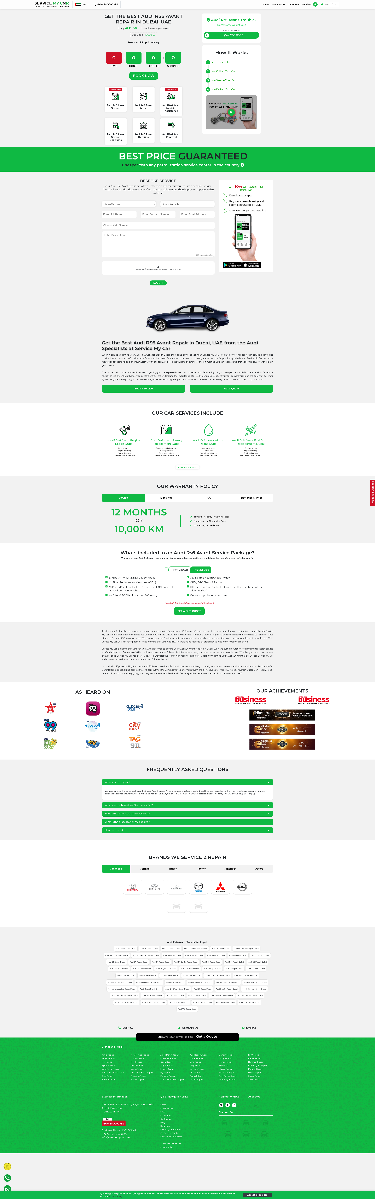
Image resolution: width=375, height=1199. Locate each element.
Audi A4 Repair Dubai (220, 949)
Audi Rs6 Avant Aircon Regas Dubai (208, 442)
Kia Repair (224, 1065)
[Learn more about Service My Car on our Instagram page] (234, 1105)
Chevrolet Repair (168, 1058)
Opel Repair (107, 1076)
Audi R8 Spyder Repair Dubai (185, 962)
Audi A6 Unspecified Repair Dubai (121, 989)
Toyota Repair (196, 1079)
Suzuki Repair (137, 1079)
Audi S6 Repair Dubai (256, 969)
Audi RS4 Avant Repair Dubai (254, 989)
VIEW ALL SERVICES (187, 467)
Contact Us (165, 1115)
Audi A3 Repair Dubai (171, 949)
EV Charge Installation (170, 1129)
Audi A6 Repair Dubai (172, 955)
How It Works (278, 4)
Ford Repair (136, 1062)
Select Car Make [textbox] (112, 204)
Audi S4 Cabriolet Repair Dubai (250, 996)
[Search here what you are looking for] (315, 4)
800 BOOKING (113, 1123)
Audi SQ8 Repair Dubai (225, 1002)
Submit (158, 282)
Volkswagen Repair (228, 1079)
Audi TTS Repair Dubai (187, 1009)
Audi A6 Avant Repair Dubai (255, 982)
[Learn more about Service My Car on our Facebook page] (227, 1105)
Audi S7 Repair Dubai (125, 975)
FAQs (162, 1112)
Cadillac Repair (138, 1058)
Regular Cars (201, 569)
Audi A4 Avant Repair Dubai (245, 975)
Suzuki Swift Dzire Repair (172, 1079)
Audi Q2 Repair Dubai (238, 955)
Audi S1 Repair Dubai (175, 996)
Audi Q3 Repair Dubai (260, 955)
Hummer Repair (256, 1062)
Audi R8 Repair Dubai (160, 962)
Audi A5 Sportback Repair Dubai (146, 955)
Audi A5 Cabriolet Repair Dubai (246, 949)
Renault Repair (197, 1076)
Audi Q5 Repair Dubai (116, 962)
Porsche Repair (167, 1076)
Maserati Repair (197, 1069)
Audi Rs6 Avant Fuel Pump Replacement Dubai (251, 442)
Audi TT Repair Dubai (169, 975)
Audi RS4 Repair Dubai (234, 962)
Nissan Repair (254, 1072)
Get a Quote (231, 388)
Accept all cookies (257, 1195)
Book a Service (143, 388)
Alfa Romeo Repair (140, 1055)
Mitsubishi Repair (227, 1072)
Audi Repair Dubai (198, 1055)
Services (293, 4)
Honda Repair (225, 1062)
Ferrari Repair (254, 1058)
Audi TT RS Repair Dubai (249, 1002)
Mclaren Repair (255, 1069)
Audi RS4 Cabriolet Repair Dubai (125, 996)
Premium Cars (180, 569)
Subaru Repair (108, 1079)
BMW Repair (254, 1055)
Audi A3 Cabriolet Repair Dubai (217, 975)
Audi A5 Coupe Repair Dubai (116, 955)
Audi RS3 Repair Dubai (211, 962)
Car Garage (165, 1119)
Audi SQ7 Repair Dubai (202, 1002)
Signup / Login (331, 4)
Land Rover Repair (110, 1069)
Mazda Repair (225, 1069)
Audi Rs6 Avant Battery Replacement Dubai (166, 442)
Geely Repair (166, 1062)
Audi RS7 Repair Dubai (142, 969)
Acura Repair (108, 1055)
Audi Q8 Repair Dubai (202, 989)
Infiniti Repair (137, 1065)
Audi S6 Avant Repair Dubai (126, 1002)
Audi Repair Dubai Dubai (126, 949)
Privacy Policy (166, 1147)
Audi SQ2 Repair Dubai (179, 1002)
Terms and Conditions (170, 1144)
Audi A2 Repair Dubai (191, 975)
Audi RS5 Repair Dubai (257, 962)
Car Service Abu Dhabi (171, 1137)
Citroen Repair (196, 1058)
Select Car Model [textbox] (171, 204)
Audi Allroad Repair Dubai (150, 989)
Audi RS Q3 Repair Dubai (166, 969)
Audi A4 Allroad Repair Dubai (120, 982)
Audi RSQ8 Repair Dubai (152, 996)
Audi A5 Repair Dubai (174, 982)
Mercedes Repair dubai (113, 1072)
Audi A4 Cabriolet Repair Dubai (148, 982)
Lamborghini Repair (257, 1065)
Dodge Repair (226, 1058)
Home (266, 4)
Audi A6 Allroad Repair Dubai (200, 982)
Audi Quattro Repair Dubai (227, 989)
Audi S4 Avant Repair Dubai (221, 996)
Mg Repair (165, 1072)
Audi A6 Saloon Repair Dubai (227, 982)
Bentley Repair (226, 1055)
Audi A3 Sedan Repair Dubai (195, 949)
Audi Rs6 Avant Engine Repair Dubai (124, 442)
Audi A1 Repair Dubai (149, 949)
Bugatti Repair (109, 1058)
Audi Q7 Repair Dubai (139, 962)
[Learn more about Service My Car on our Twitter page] (221, 1105)
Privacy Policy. (116, 1196)
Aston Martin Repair (169, 1055)
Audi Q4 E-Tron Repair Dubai (177, 989)
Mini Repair (195, 1072)
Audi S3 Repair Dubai (212, 969)
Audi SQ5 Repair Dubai (190, 969)
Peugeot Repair (138, 1076)
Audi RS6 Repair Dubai (119, 969)
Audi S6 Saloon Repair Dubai (153, 1002)
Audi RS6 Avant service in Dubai (159, 666)
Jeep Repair (195, 1065)
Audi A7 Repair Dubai (194, 955)
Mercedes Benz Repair (142, 1072)
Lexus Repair (137, 1069)
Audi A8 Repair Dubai (216, 955)
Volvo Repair (254, 1079)
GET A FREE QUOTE (189, 611)
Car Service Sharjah (169, 1133)
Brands (305, 4)
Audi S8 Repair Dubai (147, 975)
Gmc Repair (195, 1062)
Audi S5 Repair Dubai (234, 969)
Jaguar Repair (167, 1065)
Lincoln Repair (167, 1069)
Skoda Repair (254, 1076)
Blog (162, 1122)
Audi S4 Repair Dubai (197, 996)
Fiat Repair (107, 1062)
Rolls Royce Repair (228, 1076)
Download (165, 1126)
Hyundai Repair (109, 1065)
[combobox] (129, 204)
